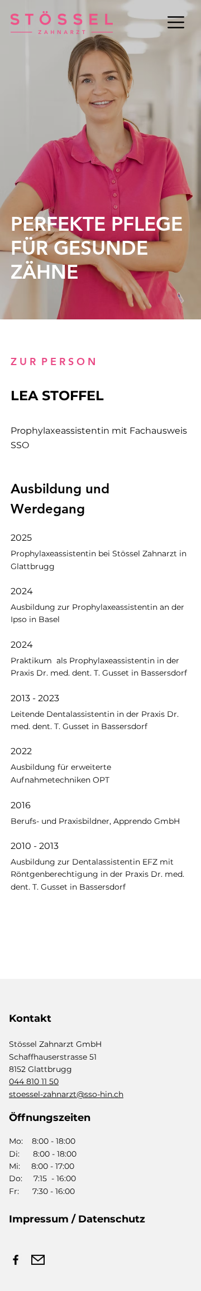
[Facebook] (15, 1259)
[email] (38, 1259)
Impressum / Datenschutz (77, 1219)
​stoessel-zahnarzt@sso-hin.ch (66, 1094)
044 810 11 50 (34, 1081)
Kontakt (30, 1018)
